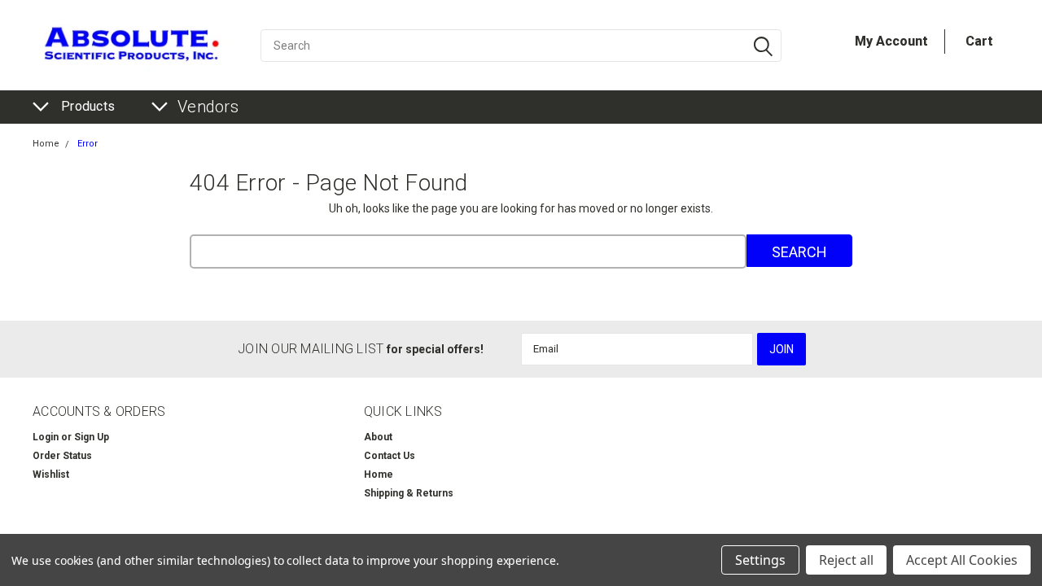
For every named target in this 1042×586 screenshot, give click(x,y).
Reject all (846, 560)
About (378, 437)
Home (46, 143)
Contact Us (389, 455)
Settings (760, 560)
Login (46, 437)
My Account (891, 41)
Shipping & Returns (408, 493)
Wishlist (51, 474)
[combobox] (521, 45)
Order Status (62, 455)
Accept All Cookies (962, 560)
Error (87, 143)
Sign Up (91, 437)
